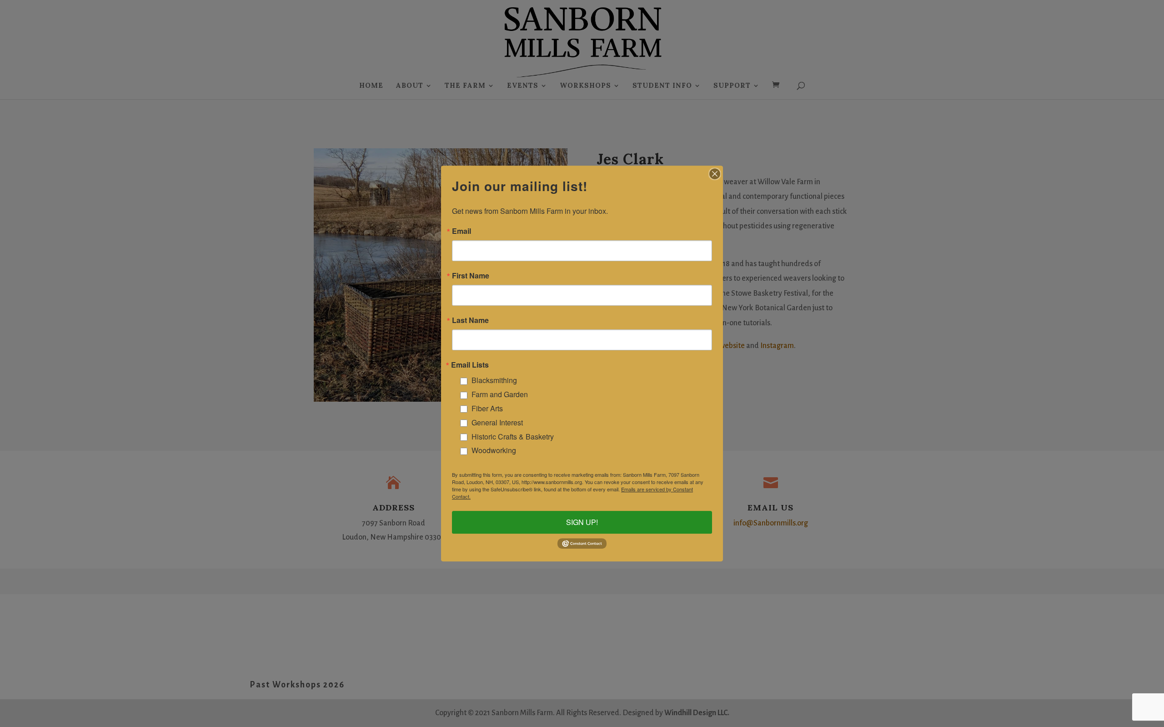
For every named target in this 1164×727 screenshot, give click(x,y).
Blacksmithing (494, 380)
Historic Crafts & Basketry (513, 436)
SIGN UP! (582, 522)
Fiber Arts (487, 408)
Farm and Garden (500, 394)
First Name (470, 275)
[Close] (714, 173)
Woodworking (494, 450)
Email (461, 231)
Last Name (470, 320)
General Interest (497, 422)
